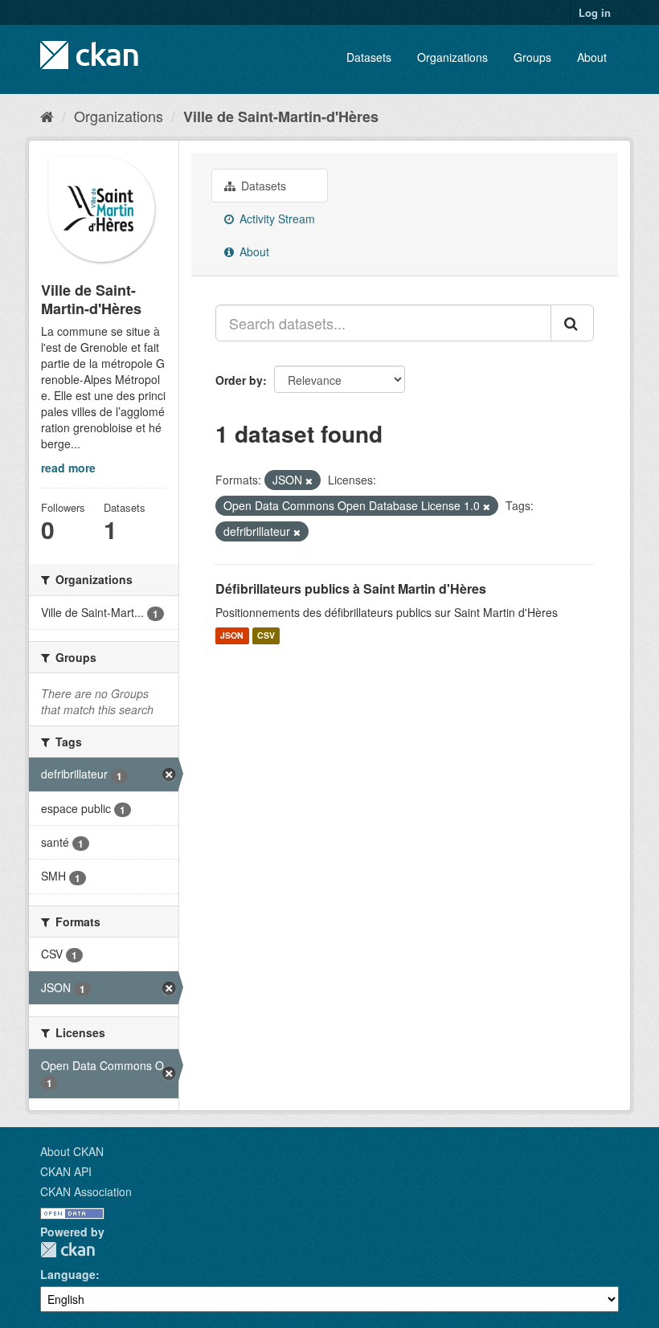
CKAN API (66, 1171)
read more (68, 468)
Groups (532, 57)
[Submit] (572, 322)
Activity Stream (275, 218)
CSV (266, 636)
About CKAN (72, 1151)
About (592, 57)
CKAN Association (86, 1191)
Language (68, 1274)
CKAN (67, 1249)
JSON (232, 636)
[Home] (47, 115)
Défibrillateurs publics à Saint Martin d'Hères (350, 588)
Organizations (452, 57)
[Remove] (309, 480)
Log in (595, 12)
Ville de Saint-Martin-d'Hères (281, 116)
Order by (239, 380)
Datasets (368, 57)
